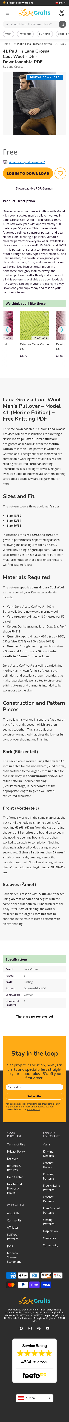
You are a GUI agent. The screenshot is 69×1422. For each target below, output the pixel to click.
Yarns (47, 1144)
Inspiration (50, 1231)
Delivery (12, 1159)
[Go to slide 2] (37, 140)
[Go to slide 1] (32, 140)
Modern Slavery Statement (14, 1257)
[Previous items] (7, 330)
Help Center (15, 1177)
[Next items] (62, 330)
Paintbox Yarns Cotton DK (34, 346)
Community (50, 1245)
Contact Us (14, 1220)
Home (6, 43)
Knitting (44, 34)
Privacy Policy (33, 1109)
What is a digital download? (27, 162)
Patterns (25, 34)
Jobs (10, 1246)
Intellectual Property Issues (14, 1188)
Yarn (8, 34)
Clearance (49, 1238)
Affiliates (13, 1227)
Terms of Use (16, 1144)
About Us (13, 1213)
